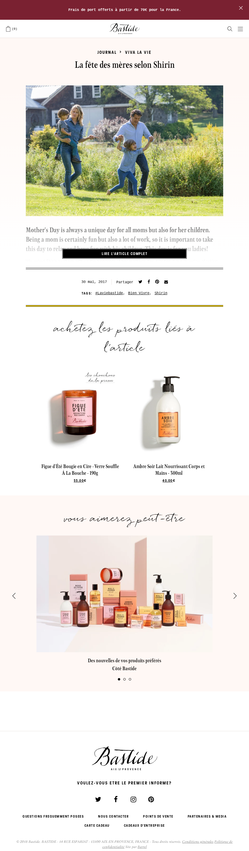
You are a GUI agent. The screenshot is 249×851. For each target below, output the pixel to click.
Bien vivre (138, 293)
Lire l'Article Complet (124, 253)
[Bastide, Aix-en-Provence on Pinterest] (151, 799)
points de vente (158, 816)
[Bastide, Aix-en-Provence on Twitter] (98, 799)
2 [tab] (124, 679)
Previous (14, 596)
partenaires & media (207, 816)
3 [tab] (130, 679)
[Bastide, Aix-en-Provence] (124, 29)
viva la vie (138, 52)
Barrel (142, 847)
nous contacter (113, 816)
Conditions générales (197, 841)
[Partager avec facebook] (149, 282)
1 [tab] (119, 679)
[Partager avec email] (166, 282)
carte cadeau (97, 825)
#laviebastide (109, 293)
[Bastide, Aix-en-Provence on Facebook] (115, 799)
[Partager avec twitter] (140, 282)
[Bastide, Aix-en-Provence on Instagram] (133, 799)
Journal (107, 52)
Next (235, 596)
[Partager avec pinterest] (157, 282)
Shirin (161, 293)
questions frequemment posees (53, 816)
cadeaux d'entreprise (144, 825)
